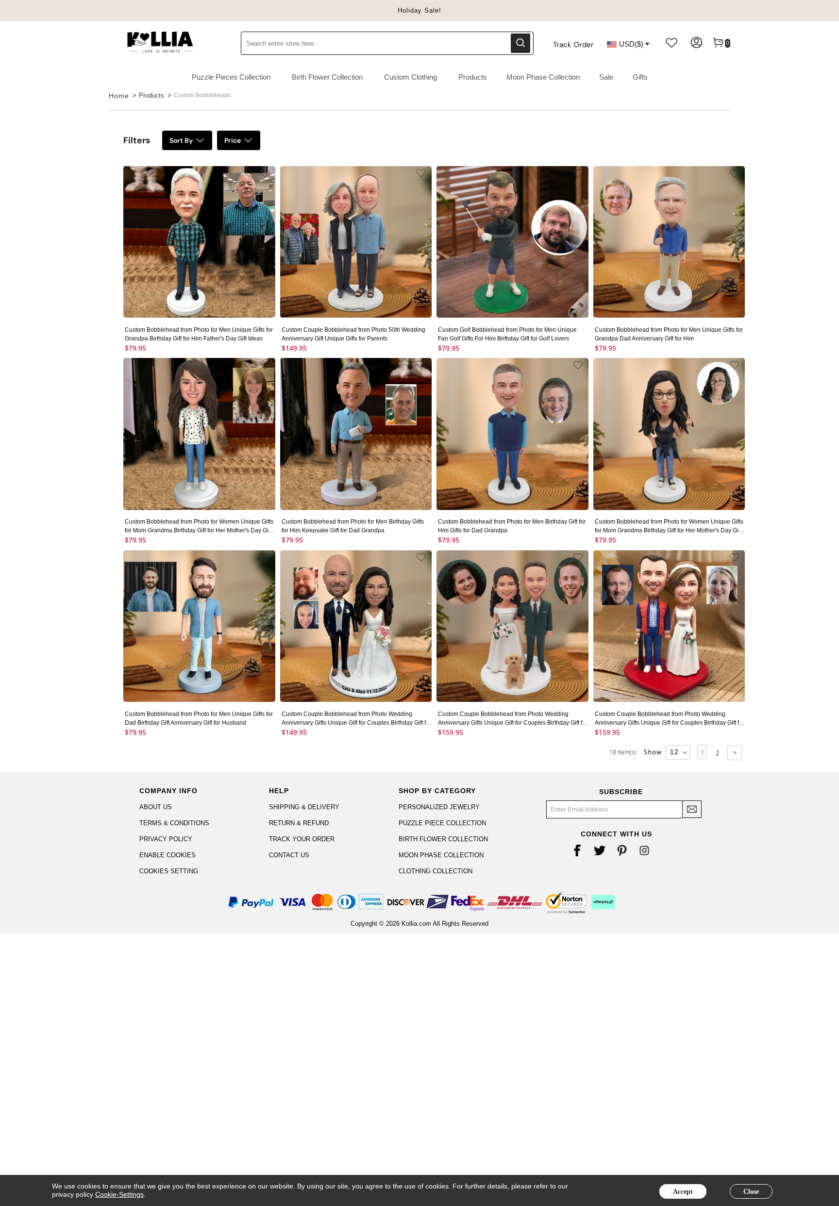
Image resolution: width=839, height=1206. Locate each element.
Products (151, 95)
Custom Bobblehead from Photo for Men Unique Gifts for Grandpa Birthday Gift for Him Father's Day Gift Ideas (199, 334)
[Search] (520, 43)
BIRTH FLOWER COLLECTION (443, 839)
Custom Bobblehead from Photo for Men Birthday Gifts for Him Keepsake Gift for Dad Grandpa (353, 526)
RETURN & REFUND (299, 823)
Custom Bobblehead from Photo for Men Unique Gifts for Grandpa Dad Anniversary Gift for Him (669, 334)
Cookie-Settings (119, 1194)
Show (653, 751)
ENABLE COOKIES (167, 855)
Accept (683, 1191)
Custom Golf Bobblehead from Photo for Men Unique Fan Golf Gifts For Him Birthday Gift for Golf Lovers (507, 334)
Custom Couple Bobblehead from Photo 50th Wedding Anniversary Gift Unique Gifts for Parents (353, 334)
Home (119, 96)
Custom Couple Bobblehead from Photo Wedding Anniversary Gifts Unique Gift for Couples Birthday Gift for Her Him (356, 719)
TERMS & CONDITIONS (174, 823)
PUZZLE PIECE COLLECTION (442, 823)
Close (751, 1191)
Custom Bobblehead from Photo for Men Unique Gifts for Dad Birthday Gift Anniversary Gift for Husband (199, 718)
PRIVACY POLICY (165, 839)
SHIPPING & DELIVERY (304, 807)
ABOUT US (155, 807)
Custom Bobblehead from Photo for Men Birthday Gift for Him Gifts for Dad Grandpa (512, 526)
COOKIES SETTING (168, 871)
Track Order (573, 45)
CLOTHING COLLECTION (435, 871)
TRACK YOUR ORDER (302, 839)
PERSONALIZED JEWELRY (439, 807)
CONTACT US (289, 855)
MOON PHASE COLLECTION (441, 855)
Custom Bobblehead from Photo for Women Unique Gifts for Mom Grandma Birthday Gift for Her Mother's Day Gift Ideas (199, 526)
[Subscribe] (692, 809)
